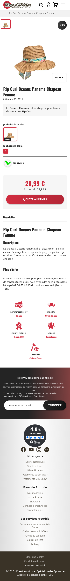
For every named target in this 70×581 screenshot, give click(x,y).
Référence (8, 99)
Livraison (35, 501)
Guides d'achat (35, 540)
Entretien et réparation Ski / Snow (35, 526)
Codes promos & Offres (35, 531)
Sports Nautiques (35, 462)
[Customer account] (48, 5)
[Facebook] (23, 449)
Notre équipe (35, 497)
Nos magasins (35, 493)
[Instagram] (38, 449)
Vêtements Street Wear (35, 474)
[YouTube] (31, 449)
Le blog (35, 544)
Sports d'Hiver (35, 466)
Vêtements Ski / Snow (35, 479)
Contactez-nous (35, 510)
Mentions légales (35, 557)
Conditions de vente (35, 561)
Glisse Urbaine (35, 470)
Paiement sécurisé (35, 565)
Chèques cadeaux (35, 535)
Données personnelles (35, 506)
